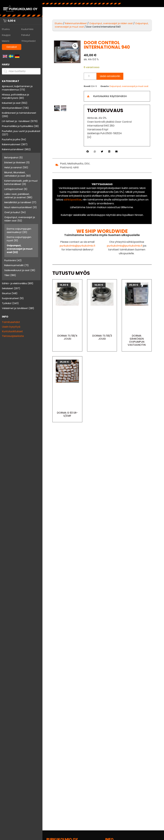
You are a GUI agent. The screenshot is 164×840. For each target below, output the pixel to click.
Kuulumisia (27, 29)
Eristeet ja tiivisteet (14, 162)
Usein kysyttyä (11, 327)
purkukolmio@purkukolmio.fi (77, 246)
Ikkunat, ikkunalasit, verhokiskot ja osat (14, 174)
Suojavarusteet (10, 298)
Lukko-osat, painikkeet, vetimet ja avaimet (17, 195)
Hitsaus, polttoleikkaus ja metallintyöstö (15, 96)
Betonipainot (11, 157)
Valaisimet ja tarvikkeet (15, 308)
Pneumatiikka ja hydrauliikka (17, 126)
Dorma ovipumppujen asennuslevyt (19, 230)
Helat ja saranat (13, 167)
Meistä (5, 41)
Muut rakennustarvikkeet (18, 207)
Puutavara (10, 260)
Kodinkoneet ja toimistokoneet (19, 112)
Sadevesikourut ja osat (17, 270)
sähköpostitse (73, 199)
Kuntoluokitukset (12, 331)
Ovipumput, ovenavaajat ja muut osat (20, 249)
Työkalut (7, 303)
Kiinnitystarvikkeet (12, 108)
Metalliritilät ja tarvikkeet (17, 202)
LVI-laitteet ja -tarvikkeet (16, 121)
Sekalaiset (7, 288)
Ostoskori (11, 47)
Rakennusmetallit (14, 265)
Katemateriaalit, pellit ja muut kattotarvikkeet (21, 182)
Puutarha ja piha (11, 139)
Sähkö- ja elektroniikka (14, 283)
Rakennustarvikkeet (13, 149)
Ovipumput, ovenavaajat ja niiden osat (111, 23)
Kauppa (6, 35)
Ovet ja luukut (12, 212)
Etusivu (6, 29)
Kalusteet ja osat (11, 103)
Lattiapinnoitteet (13, 189)
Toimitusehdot (11, 322)
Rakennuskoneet (11, 144)
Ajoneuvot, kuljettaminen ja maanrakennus (17, 88)
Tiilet (7, 275)
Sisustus (6, 293)
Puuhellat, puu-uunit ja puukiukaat (21, 131)
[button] (75, 46)
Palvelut (25, 35)
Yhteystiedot (28, 41)
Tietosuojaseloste (13, 336)
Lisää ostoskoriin (110, 76)
